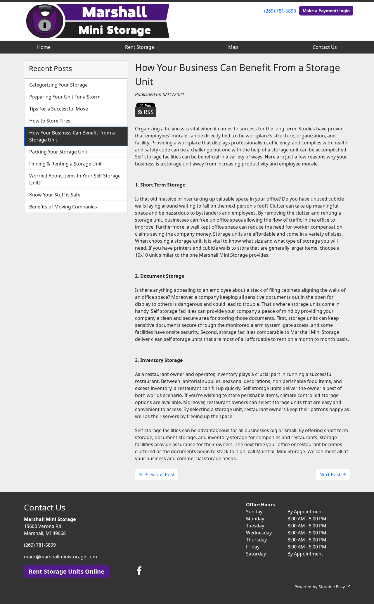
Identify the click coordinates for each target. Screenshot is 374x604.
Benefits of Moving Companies (63, 206)
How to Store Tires (49, 121)
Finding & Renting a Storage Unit (65, 164)
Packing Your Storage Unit (58, 152)
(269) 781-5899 (280, 11)
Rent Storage (139, 47)
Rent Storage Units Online (66, 571)
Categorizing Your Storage (58, 85)
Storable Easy (332, 586)
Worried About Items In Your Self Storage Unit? (75, 179)
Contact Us (325, 47)
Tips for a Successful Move (58, 109)
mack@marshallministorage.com (60, 556)
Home (44, 47)
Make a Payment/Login (326, 10)
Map (233, 47)
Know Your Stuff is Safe (54, 194)
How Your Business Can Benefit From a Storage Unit (72, 136)
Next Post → (332, 474)
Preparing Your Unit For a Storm (65, 97)
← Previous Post (157, 474)
